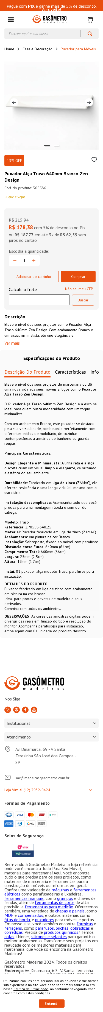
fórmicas (85, 923)
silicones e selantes (49, 936)
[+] (34, 260)
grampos (65, 898)
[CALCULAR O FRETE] (83, 300)
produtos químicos (61, 932)
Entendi (51, 1003)
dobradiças (80, 928)
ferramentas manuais (24, 898)
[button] (11, 19)
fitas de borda (17, 919)
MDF (8, 915)
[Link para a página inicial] (9, 48)
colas (9, 936)
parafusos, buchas (51, 928)
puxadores (44, 919)
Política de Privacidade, (31, 989)
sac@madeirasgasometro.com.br (42, 777)
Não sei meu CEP (79, 288)
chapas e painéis (70, 911)
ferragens (13, 928)
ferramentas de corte (54, 902)
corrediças (13, 932)
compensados (30, 915)
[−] (15, 260)
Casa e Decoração (37, 48)
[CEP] (39, 296)
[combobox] (51, 33)
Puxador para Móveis (78, 48)
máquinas (60, 889)
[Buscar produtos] (87, 33)
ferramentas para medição (49, 906)
